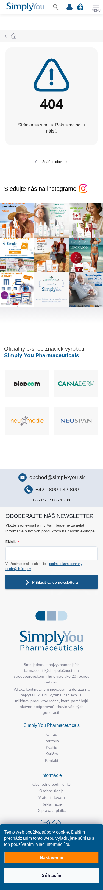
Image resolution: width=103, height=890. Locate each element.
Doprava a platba (51, 810)
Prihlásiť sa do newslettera (55, 582)
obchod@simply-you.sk (57, 477)
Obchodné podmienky (51, 784)
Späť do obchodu (55, 162)
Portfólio (51, 741)
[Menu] (96, 7)
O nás (51, 734)
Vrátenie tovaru (51, 797)
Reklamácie (51, 804)
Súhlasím (51, 875)
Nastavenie (51, 857)
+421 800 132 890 (57, 489)
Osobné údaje (51, 791)
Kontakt (51, 760)
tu (67, 844)
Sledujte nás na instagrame (40, 188)
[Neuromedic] (27, 421)
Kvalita (51, 747)
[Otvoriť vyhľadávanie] (56, 7)
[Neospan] (76, 421)
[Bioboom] (27, 383)
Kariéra (51, 754)
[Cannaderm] (76, 383)
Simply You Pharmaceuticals (41, 355)
